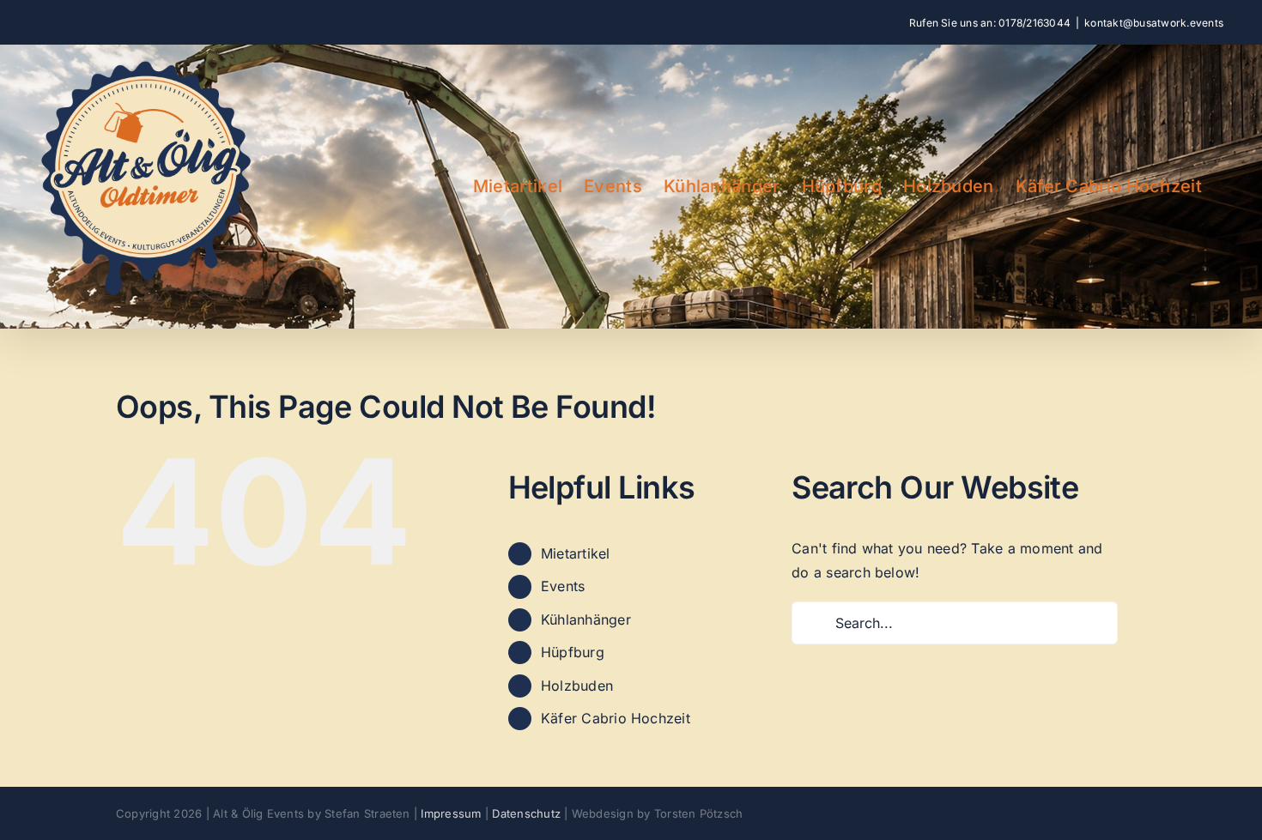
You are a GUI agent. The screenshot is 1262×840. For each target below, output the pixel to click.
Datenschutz (526, 813)
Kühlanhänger (586, 619)
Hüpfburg (572, 652)
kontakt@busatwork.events (1153, 22)
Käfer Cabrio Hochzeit (615, 718)
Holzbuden (577, 685)
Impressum (451, 813)
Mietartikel (575, 553)
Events (563, 586)
